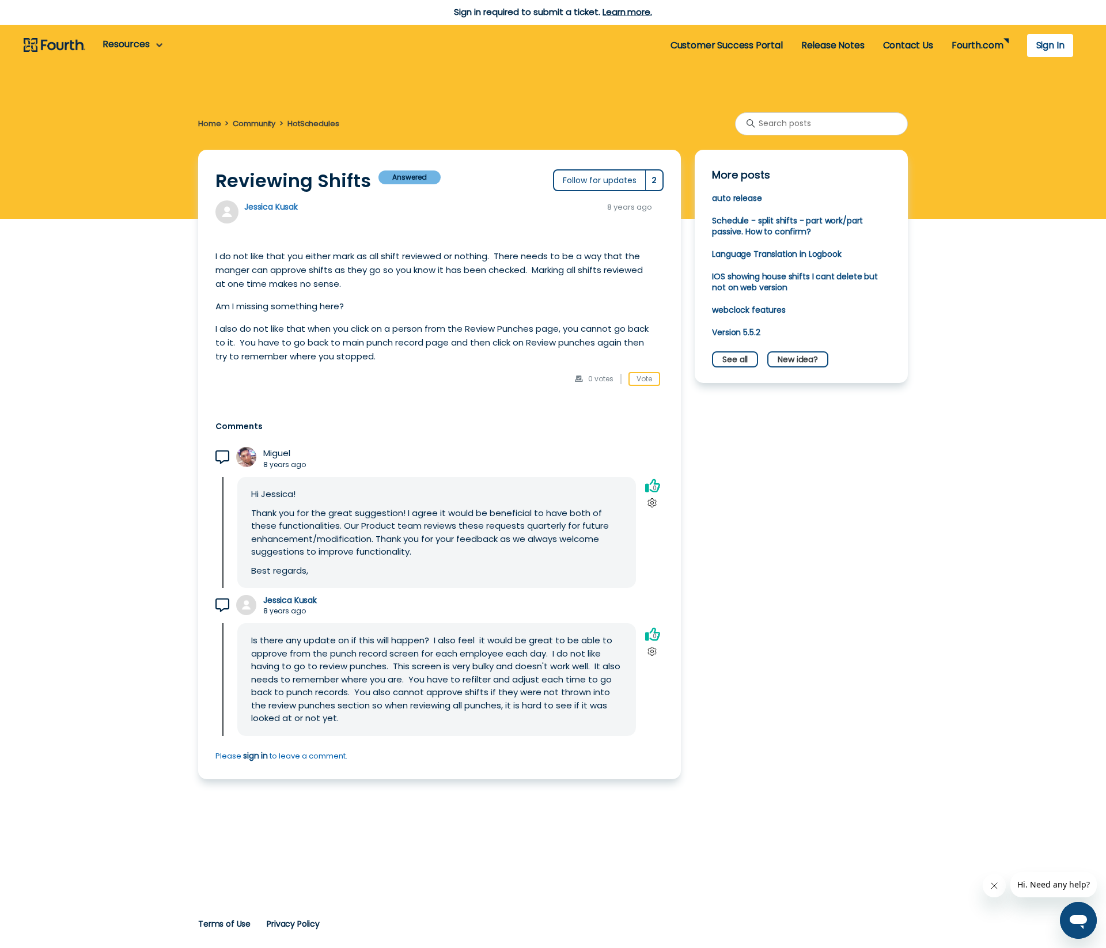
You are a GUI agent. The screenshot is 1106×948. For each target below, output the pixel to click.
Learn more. (627, 12)
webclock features (748, 310)
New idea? (798, 359)
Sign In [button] (1050, 45)
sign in (255, 755)
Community (254, 123)
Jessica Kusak (271, 207)
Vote (644, 379)
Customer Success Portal (727, 45)
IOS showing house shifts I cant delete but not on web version (795, 282)
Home (209, 123)
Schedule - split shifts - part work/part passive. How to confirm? (787, 226)
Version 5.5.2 (736, 332)
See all (735, 359)
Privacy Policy (293, 924)
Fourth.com (977, 45)
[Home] (54, 45)
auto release (737, 198)
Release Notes (833, 45)
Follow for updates (600, 180)
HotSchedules (313, 123)
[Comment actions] (652, 503)
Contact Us (908, 45)
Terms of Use (224, 924)
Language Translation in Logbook (776, 254)
